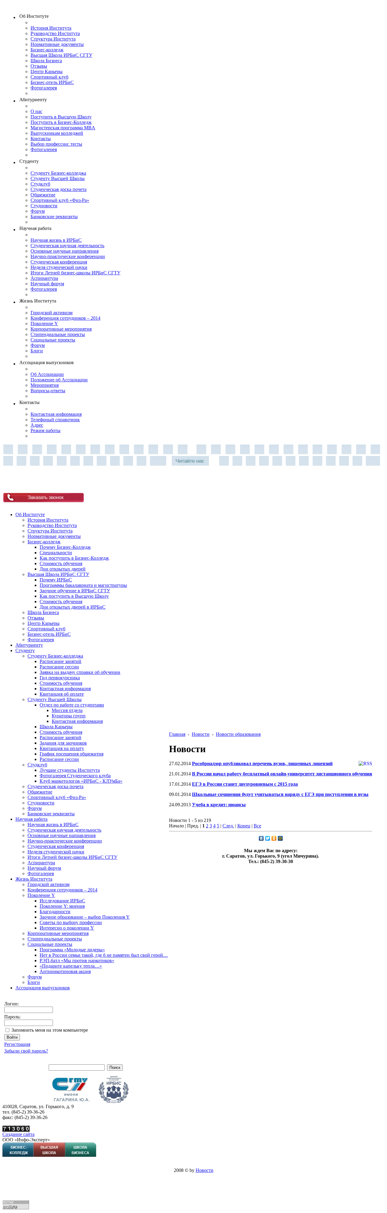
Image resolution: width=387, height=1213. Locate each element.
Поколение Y (44, 323)
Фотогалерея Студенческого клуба (75, 775)
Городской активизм (52, 312)
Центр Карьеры (47, 71)
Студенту (25, 650)
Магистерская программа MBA (63, 127)
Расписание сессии (59, 666)
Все (257, 825)
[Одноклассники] (274, 838)
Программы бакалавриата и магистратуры (83, 585)
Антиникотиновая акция (65, 971)
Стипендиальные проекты (58, 334)
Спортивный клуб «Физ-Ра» (60, 200)
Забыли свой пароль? (26, 1050)
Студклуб (40, 183)
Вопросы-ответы (48, 390)
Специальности (56, 552)
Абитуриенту (29, 645)
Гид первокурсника (60, 677)
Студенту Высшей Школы (58, 178)
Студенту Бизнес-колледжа (58, 173)
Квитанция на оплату (62, 748)
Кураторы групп (69, 715)
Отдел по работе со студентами (72, 704)
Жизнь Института (33, 878)
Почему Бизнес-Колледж (65, 547)
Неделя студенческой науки (59, 267)
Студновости (44, 205)
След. (228, 825)
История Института (51, 28)
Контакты (41, 138)
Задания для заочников (63, 743)
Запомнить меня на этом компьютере (49, 1030)
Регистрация (17, 1044)
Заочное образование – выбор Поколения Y (85, 917)
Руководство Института (55, 33)
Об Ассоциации (47, 374)
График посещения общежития (71, 753)
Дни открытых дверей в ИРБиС (73, 607)
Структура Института (53, 38)
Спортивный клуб (49, 76)
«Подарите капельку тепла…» (71, 966)
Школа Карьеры (56, 726)
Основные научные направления (65, 251)
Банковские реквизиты (54, 216)
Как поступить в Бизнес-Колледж (74, 558)
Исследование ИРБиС (62, 900)
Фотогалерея (44, 87)
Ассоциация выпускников (42, 987)
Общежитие (43, 194)
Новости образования (238, 734)
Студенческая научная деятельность (67, 245)
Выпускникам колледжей (57, 133)
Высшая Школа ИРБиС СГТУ (61, 55)
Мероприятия (45, 385)
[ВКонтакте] (261, 838)
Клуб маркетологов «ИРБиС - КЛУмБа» (81, 781)
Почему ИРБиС (56, 579)
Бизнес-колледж (47, 49)
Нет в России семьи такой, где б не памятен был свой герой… (104, 955)
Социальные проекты (53, 339)
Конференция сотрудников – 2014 (65, 318)
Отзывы (39, 66)
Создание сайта (18, 1134)
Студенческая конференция (59, 261)
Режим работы (45, 430)
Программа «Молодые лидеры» (72, 949)
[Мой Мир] (280, 838)
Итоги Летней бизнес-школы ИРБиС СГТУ (75, 272)
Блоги (37, 350)
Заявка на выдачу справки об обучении (80, 672)
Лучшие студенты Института (70, 770)
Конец (243, 825)
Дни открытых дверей (63, 568)
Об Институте (30, 514)
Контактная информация (56, 414)
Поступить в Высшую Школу (61, 116)
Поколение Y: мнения (62, 906)
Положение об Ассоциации (59, 379)
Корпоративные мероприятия (61, 329)
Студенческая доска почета (58, 189)
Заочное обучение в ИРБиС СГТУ (75, 590)
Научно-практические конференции (68, 256)
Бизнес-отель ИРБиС (52, 82)
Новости (201, 734)
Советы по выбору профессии (71, 922)
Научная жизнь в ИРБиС (56, 240)
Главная (177, 734)
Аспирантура (44, 278)
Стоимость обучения (61, 563)
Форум (38, 211)
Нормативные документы (57, 44)
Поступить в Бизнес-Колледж (61, 122)
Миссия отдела (67, 710)
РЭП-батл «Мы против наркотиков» (77, 960)
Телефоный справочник (55, 419)
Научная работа (31, 819)
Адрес (37, 425)
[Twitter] (268, 838)
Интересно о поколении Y (67, 927)
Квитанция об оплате (62, 694)
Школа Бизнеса (46, 60)
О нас (36, 111)
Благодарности (55, 911)
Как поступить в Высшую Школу (74, 596)
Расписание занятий (60, 661)
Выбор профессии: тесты (56, 144)
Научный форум (47, 283)
